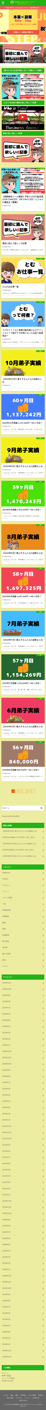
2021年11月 (6, 1132)
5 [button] (21, 64)
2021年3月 (6, 1182)
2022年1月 (6, 1120)
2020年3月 (6, 1257)
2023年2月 (6, 1039)
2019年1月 (6, 1344)
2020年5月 (6, 1244)
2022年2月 (6, 1114)
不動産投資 (6, 910)
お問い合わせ (23, 1400)
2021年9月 (6, 1145)
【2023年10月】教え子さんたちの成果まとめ (19, 831)
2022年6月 (6, 1089)
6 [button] (24, 64)
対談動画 (5, 935)
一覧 (4, 904)
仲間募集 (5, 916)
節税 (4, 960)
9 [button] (31, 64)
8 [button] (28, 64)
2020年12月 (6, 1201)
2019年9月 (6, 1294)
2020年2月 (6, 1263)
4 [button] (19, 64)
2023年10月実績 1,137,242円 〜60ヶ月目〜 (19, 837)
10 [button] (33, 64)
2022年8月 (6, 1076)
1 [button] (12, 64)
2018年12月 (6, 1350)
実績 (4, 929)
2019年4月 (6, 1325)
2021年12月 (6, 1126)
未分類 (4, 947)
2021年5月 (6, 1170)
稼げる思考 (6, 954)
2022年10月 (6, 1064)
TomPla (5, 879)
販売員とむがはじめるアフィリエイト (25, 1404)
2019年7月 (6, 1307)
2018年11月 (6, 1357)
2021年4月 (6, 1176)
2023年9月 (6, 995)
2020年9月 (6, 1220)
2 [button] (14, 64)
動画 (4, 922)
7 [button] (26, 64)
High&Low (6, 873)
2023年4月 (6, 1026)
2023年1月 (6, 1045)
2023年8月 (6, 1001)
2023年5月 (6, 1020)
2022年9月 (6, 1070)
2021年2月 (6, 1188)
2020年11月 (6, 1207)
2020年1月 (6, 1269)
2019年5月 (6, 1319)
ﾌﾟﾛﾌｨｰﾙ (5, 966)
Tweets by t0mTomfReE (11, 816)
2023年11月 (6, 983)
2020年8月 (6, 1226)
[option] (23, 53)
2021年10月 (6, 1138)
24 (29, 791)
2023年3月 (6, 1033)
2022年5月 (6, 1095)
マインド (5, 891)
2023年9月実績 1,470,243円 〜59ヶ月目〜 (18, 850)
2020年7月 (6, 1232)
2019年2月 (6, 1338)
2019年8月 (6, 1301)
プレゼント (6, 885)
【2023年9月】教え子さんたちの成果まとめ (19, 844)
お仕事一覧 (36, 1398)
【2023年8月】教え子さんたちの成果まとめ (19, 856)
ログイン (5, 1373)
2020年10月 (6, 1213)
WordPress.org (7, 1381)
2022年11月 (6, 1058)
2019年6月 (6, 1313)
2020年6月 (6, 1238)
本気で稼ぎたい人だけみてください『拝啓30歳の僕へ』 (23, 7)
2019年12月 (6, 1276)
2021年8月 (6, 1151)
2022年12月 (6, 1051)
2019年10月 (6, 1288)
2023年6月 (6, 1014)
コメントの (8, 1378)
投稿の (6, 1375)
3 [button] (17, 64)
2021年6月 (6, 1163)
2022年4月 (6, 1101)
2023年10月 (6, 989)
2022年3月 (6, 1107)
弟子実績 (5, 941)
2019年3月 (6, 1332)
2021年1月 (6, 1195)
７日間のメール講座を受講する (23, 32)
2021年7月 (6, 1157)
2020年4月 (6, 1251)
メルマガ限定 (7, 898)
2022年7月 (6, 1082)
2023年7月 (6, 1008)
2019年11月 (6, 1282)
